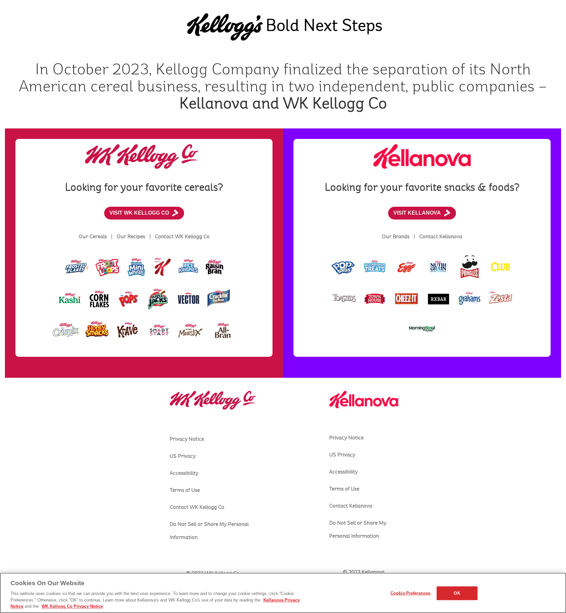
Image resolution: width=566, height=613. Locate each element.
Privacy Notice (187, 439)
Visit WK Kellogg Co (139, 213)
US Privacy (183, 456)
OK (457, 593)
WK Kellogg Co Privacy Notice (72, 606)
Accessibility (184, 473)
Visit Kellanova (417, 213)
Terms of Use (185, 490)
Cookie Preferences (410, 593)
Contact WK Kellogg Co (197, 507)
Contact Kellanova (350, 506)
